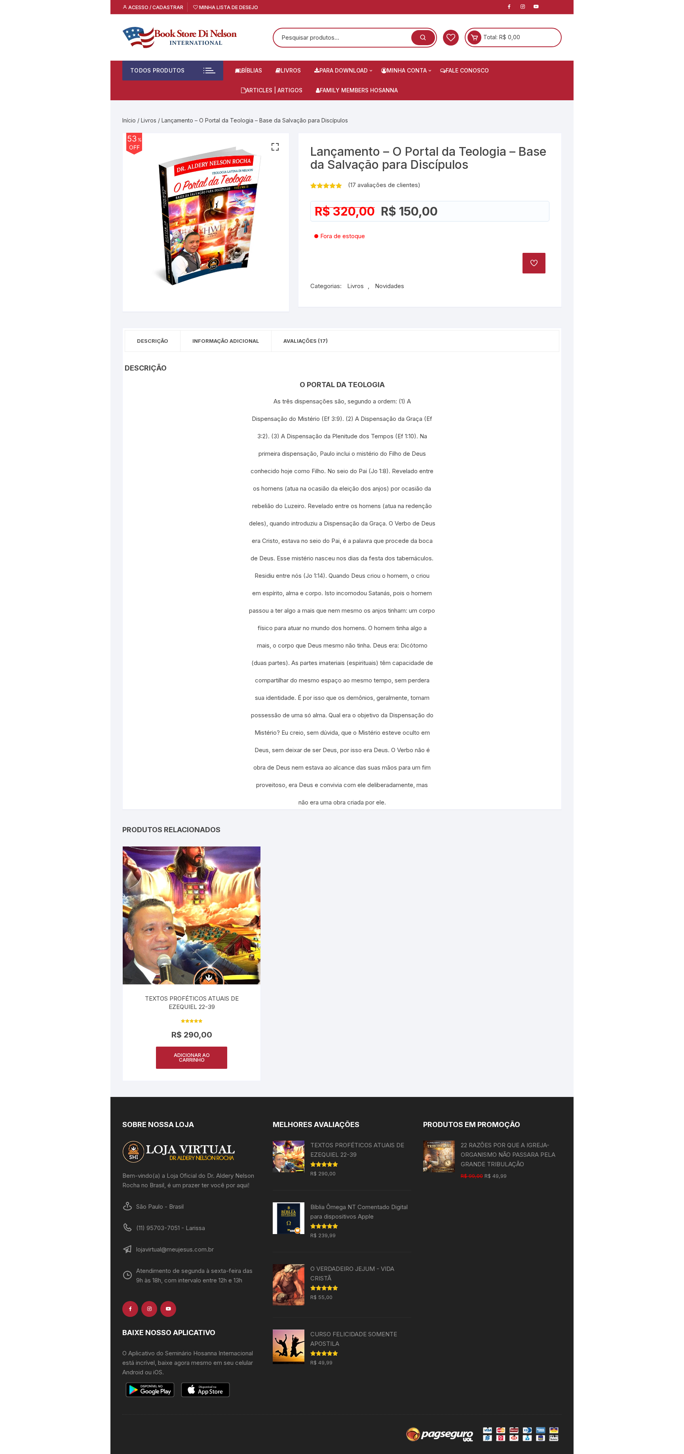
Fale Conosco (467, 70)
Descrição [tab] (152, 341)
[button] (275, 147)
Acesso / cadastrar (155, 7)
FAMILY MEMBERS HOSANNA (359, 90)
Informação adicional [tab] (225, 341)
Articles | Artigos (274, 90)
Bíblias (251, 70)
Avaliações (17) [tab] (305, 341)
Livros (291, 70)
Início (129, 120)
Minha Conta (407, 70)
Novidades (389, 286)
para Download (343, 70)
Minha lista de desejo (228, 7)
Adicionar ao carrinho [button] (192, 1057)
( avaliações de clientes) (384, 185)
